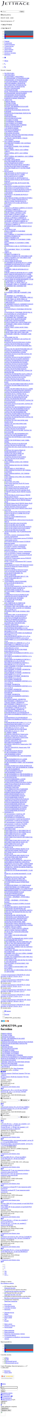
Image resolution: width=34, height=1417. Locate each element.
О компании (8, 43)
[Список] (3, 1072)
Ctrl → (6, 1274)
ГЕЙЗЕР (7, 206)
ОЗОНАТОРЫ (8, 579)
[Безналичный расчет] (11, 1363)
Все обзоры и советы (7, 1283)
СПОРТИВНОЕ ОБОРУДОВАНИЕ (15, 581)
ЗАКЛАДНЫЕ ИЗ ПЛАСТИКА (14, 315)
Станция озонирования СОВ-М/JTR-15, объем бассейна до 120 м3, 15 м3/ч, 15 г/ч (15, 995)
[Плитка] (1, 1072)
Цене (15, 1068)
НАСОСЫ (7, 510)
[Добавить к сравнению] (2, 1088)
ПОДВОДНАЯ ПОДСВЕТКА (13, 751)
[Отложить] (2, 1105)
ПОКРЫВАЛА (9, 812)
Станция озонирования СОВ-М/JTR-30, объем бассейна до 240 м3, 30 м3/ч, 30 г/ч (15, 1005)
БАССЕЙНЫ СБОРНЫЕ (12, 141)
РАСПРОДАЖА (9, 73)
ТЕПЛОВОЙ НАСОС (11, 259)
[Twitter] (4, 1021)
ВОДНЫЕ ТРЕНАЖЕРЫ (12, 159)
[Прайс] (5, 1072)
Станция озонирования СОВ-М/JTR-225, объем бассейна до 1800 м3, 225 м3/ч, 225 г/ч (16, 990)
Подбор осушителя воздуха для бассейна (17, 1298)
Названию (20, 1068)
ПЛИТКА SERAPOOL (11, 624)
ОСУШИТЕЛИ (9, 601)
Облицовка (7, 48)
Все (17, 1070)
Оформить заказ (6, 1410)
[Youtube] (5, 36)
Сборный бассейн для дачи (12, 1294)
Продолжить (4, 1408)
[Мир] (6, 1358)
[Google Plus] (8, 1021)
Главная (6, 41)
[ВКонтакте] (2, 1021)
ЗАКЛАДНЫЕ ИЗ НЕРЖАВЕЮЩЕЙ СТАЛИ (18, 279)
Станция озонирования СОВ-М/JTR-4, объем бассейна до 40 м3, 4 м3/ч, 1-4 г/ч (15, 980)
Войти (3, 1391)
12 (13, 1070)
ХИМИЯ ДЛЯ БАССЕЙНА (13, 927)
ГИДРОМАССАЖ (10, 229)
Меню (6, 61)
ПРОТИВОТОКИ (10, 829)
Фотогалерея (8, 51)
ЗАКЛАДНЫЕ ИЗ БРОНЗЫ (13, 261)
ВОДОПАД (8, 184)
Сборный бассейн (9, 1288)
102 (5, 1271)
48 (15, 1070)
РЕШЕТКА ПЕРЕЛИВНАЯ (13, 858)
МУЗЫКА (7, 905)
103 (5, 1273)
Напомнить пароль (6, 1393)
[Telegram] (5, 38)
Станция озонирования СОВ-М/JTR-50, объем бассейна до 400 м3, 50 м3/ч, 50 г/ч (15, 975)
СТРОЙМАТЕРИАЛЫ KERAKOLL (15, 880)
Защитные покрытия (10, 1301)
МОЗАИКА (8, 480)
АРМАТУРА (8, 100)
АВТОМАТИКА (9, 75)
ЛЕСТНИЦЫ (8, 460)
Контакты (7, 54)
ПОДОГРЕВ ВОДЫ (10, 777)
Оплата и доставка (10, 53)
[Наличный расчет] (10, 1361)
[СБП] (6, 1359)
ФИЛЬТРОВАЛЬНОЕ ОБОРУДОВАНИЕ (17, 907)
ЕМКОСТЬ (7, 252)
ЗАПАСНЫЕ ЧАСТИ (11, 337)
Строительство (9, 46)
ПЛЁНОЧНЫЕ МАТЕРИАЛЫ (13, 604)
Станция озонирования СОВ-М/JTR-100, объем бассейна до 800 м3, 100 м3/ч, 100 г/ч (16, 1000)
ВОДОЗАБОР (8, 171)
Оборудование (8, 49)
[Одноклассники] (6, 1021)
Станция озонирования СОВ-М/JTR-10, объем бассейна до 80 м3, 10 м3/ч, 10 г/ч (15, 985)
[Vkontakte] (5, 35)
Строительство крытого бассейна (14, 1291)
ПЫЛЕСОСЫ (8, 847)
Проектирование (9, 44)
